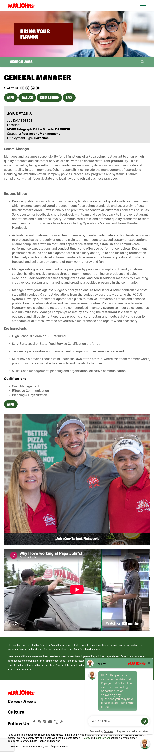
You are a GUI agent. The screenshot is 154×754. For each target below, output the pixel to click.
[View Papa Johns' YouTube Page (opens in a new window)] (51, 723)
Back (69, 97)
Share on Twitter (27, 88)
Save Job (27, 97)
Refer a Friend (49, 97)
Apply (10, 97)
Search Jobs (21, 62)
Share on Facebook (22, 88)
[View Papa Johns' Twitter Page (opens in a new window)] (56, 723)
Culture (16, 712)
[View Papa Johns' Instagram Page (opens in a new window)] (39, 723)
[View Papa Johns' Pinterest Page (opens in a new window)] (62, 723)
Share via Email (38, 88)
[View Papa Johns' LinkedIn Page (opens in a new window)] (45, 723)
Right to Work (102, 738)
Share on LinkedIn (33, 88)
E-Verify (86, 738)
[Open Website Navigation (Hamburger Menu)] (143, 10)
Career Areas (22, 701)
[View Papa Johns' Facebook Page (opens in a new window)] (34, 723)
